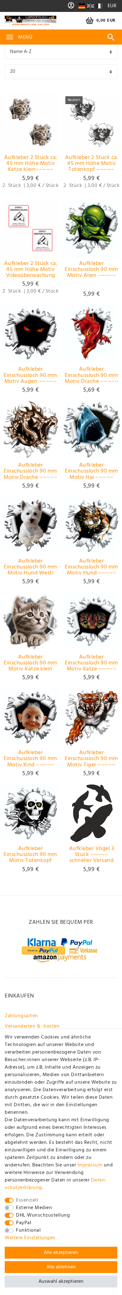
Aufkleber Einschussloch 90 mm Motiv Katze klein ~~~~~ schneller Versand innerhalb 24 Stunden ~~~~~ (30, 663)
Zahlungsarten (21, 1016)
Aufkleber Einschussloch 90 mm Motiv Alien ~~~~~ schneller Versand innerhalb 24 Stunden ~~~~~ (91, 270)
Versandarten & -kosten (32, 1026)
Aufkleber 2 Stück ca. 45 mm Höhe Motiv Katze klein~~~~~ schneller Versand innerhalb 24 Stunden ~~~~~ (30, 164)
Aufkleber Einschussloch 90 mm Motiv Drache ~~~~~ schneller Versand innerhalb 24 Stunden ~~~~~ (91, 375)
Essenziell (27, 1200)
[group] (30, 122)
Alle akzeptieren (61, 1253)
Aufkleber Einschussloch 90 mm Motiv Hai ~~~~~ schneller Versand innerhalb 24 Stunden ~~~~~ (91, 471)
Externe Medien (34, 1208)
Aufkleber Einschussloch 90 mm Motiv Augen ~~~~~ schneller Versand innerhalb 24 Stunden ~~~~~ (30, 375)
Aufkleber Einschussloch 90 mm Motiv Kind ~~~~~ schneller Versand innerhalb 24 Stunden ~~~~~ (30, 759)
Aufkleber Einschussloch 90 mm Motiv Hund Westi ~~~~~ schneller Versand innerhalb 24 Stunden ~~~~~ (30, 567)
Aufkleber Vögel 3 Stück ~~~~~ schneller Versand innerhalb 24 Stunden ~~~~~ (91, 855)
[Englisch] (90, 5)
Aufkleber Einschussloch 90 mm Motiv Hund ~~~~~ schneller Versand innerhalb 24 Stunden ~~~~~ (91, 567)
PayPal (23, 1223)
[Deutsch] (82, 5)
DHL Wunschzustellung (43, 1215)
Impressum (90, 1165)
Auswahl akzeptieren (61, 1281)
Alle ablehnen (61, 1267)
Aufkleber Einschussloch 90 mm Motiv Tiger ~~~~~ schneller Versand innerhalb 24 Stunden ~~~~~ (91, 759)
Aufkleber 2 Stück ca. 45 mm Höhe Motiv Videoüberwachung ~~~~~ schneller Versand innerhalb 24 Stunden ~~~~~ (30, 270)
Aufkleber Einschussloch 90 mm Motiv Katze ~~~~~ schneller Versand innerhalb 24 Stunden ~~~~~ (91, 663)
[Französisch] (99, 5)
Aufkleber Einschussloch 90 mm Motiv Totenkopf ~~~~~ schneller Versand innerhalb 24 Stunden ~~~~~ (30, 855)
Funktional (28, 1230)
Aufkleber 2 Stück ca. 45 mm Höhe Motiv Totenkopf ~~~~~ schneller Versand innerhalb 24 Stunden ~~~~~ (91, 164)
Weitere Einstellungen (30, 1238)
